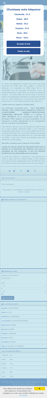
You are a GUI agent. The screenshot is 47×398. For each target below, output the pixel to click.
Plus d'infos (23, 395)
